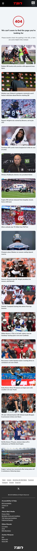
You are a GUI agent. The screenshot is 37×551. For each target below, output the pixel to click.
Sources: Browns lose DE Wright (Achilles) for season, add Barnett (16, 280)
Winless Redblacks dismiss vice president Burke (16, 175)
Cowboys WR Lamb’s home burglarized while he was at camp (18, 148)
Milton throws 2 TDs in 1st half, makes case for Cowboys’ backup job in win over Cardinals (16, 334)
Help (3, 507)
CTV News (5, 526)
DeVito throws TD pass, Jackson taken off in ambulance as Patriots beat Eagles (15, 443)
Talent (4, 480)
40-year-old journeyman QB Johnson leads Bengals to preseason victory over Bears (17, 416)
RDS (3, 537)
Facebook (31, 480)
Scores (33, 4)
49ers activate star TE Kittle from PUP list (14, 227)
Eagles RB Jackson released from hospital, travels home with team (17, 201)
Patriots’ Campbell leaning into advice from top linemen (16, 307)
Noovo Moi (5, 541)
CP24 (3, 528)
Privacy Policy (6, 514)
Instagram (5, 482)
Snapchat (18, 482)
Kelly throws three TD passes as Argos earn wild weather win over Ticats (17, 389)
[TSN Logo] (18, 3)
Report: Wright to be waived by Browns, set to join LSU (17, 121)
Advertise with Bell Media (20, 480)
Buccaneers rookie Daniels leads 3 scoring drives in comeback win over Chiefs (17, 362)
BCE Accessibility (6, 503)
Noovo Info (5, 539)
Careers (9, 480)
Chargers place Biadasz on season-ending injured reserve (17, 253)
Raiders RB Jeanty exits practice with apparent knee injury (18, 67)
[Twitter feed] (18, 489)
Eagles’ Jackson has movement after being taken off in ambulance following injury (18, 470)
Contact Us (5, 505)
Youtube (11, 482)
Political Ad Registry (7, 520)
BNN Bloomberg (6, 530)
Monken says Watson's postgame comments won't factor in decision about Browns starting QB (17, 94)
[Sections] (3, 3)
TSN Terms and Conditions (9, 518)
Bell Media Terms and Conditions (11, 516)
